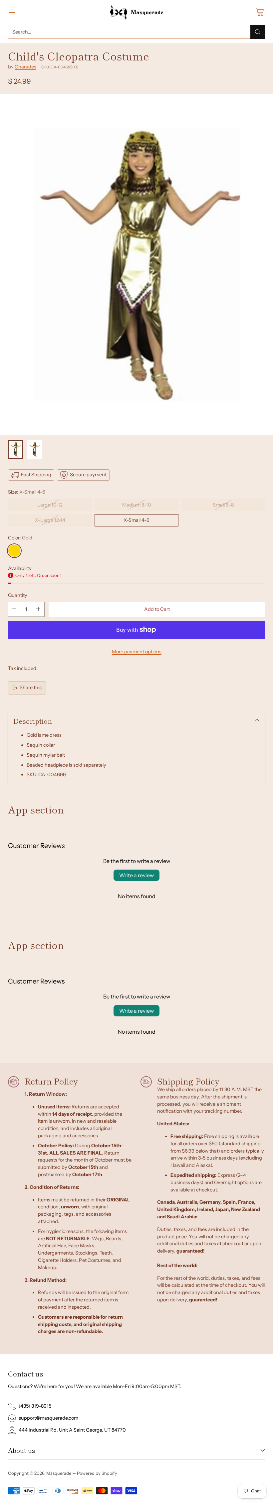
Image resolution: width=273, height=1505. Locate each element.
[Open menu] (11, 12)
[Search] (257, 32)
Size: (26, 492)
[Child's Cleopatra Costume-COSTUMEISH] (136, 264)
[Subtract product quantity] (14, 609)
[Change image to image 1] (15, 449)
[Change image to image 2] (34, 449)
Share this (31, 688)
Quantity (17, 595)
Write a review (136, 875)
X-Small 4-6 (136, 520)
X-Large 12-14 (50, 520)
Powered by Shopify (97, 1473)
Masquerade (58, 1473)
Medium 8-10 (136, 505)
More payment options (136, 652)
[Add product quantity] (38, 609)
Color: (20, 538)
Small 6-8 (223, 505)
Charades (25, 67)
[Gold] (14, 550)
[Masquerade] (136, 12)
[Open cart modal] (259, 12)
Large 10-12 (50, 505)
